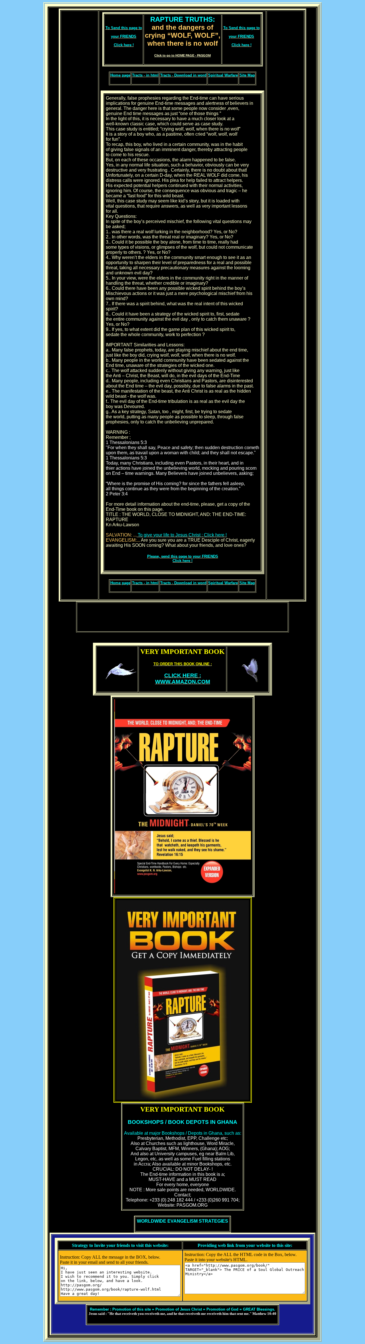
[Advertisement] (79, 305)
